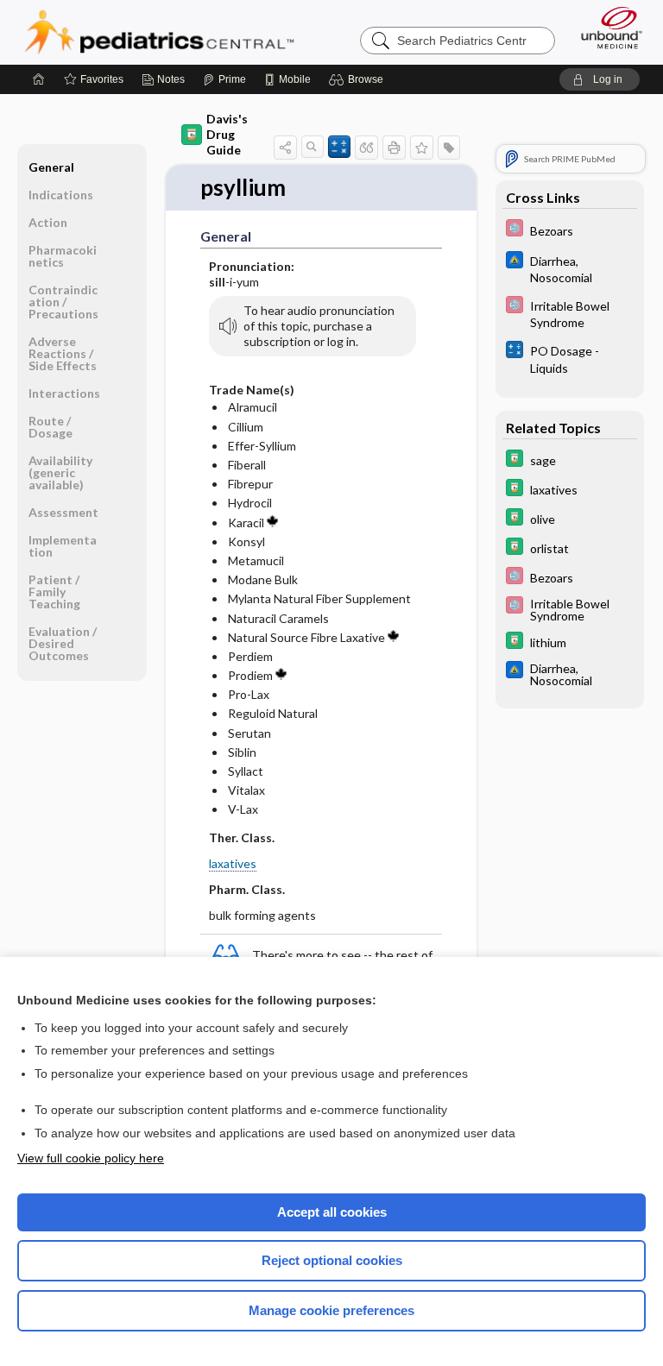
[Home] (39, 79)
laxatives (232, 863)
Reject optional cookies (332, 1260)
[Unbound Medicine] (606, 27)
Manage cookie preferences (331, 1310)
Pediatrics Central (159, 32)
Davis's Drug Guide (227, 134)
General (51, 167)
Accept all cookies (332, 1212)
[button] (358, 79)
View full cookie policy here (90, 1158)
